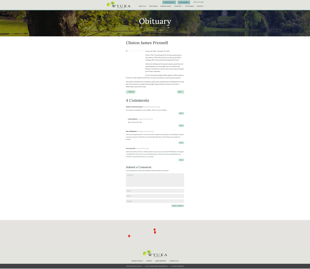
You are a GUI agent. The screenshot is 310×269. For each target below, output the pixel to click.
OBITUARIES (153, 6)
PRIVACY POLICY (137, 261)
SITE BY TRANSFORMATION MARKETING (156, 266)
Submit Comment (177, 205)
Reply (181, 113)
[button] (155, 232)
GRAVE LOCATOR (169, 2)
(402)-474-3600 (198, 2)
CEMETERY (178, 6)
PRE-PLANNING (184, 2)
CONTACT (200, 6)
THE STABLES (189, 6)
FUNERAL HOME (165, 6)
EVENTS (149, 261)
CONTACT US (174, 261)
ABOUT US (142, 6)
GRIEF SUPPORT (160, 261)
